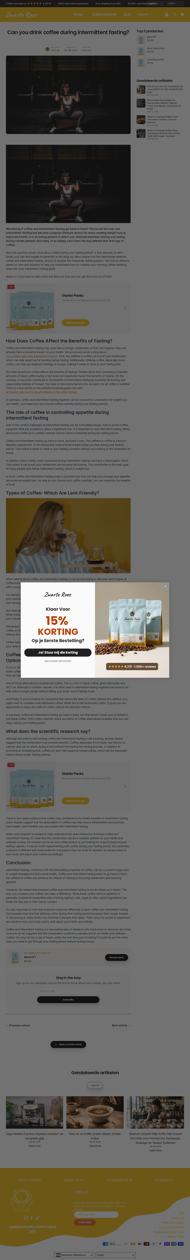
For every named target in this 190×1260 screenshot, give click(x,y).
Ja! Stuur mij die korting (58, 652)
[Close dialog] (165, 586)
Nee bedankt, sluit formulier (58, 661)
